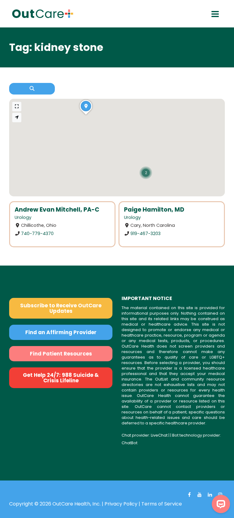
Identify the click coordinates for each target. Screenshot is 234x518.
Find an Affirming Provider (61, 332)
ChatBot (129, 443)
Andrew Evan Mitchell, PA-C (57, 209)
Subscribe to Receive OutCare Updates (60, 308)
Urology (23, 217)
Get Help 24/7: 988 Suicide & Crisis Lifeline (61, 377)
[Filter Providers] (32, 89)
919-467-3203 (145, 233)
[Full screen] (16, 106)
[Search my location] (16, 117)
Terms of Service (161, 503)
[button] (145, 172)
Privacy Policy (121, 503)
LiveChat (159, 435)
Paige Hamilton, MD (154, 209)
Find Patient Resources (61, 353)
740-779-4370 (37, 233)
